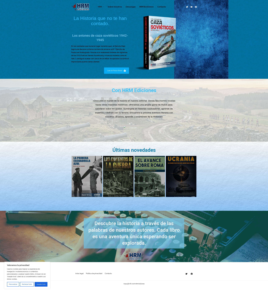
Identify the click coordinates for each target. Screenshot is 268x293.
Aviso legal (79, 273)
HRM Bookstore (146, 7)
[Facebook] (196, 7)
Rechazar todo (27, 284)
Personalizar (13, 284)
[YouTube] (191, 7)
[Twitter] (187, 7)
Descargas (131, 7)
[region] (27, 275)
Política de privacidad (94, 273)
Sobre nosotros (115, 7)
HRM (100, 7)
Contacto (161, 7)
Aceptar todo (41, 284)
